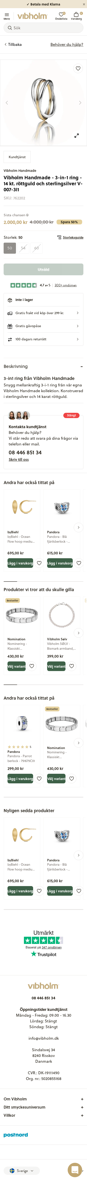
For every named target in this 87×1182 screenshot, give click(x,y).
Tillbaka (15, 44)
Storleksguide (73, 237)
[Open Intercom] (75, 1170)
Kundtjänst (17, 157)
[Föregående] (6, 102)
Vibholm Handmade (20, 170)
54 (23, 248)
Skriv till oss (19, 459)
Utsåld (43, 269)
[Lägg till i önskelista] (78, 68)
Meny (7, 18)
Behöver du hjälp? (67, 44)
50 (9, 248)
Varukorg (76, 16)
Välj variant (16, 666)
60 (36, 248)
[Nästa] (80, 102)
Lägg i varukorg (20, 563)
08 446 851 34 (25, 452)
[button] (43, 312)
